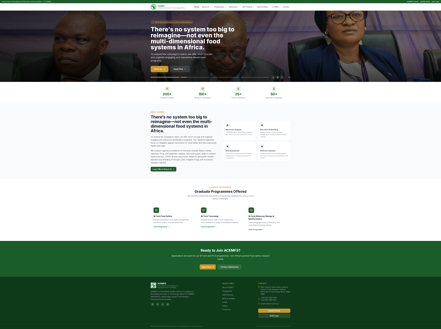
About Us (205, 7)
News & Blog (262, 7)
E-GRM (275, 7)
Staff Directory (227, 295)
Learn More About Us (162, 169)
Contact (286, 7)
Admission (233, 7)
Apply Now (178, 69)
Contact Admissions (229, 267)
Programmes (219, 7)
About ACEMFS (228, 287)
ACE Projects (247, 7)
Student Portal (425, 1)
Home (196, 7)
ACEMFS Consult (412, 1)
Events (224, 302)
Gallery (225, 306)
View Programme (160, 227)
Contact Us (226, 309)
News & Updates (228, 298)
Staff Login (435, 1)
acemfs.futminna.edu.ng (269, 304)
